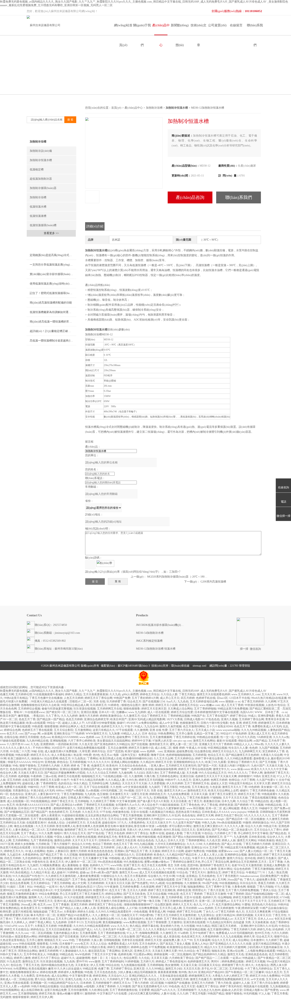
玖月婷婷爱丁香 (116, 701)
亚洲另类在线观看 (194, 922)
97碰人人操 (14, 879)
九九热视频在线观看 (133, 965)
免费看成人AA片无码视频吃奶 (234, 933)
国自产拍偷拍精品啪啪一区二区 (264, 893)
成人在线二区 (163, 747)
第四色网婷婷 (20, 819)
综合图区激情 (163, 904)
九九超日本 (14, 854)
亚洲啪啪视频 (58, 740)
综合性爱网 (51, 758)
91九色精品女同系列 (219, 922)
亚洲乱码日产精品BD (211, 972)
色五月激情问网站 (194, 726)
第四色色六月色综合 (264, 904)
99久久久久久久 (237, 772)
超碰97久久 (68, 957)
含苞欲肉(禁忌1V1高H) (89, 886)
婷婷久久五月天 (182, 904)
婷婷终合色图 (139, 947)
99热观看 (37, 726)
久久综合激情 (126, 936)
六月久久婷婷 (279, 933)
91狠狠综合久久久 (112, 876)
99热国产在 (198, 715)
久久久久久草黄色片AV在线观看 (162, 929)
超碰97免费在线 (194, 851)
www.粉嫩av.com (210, 705)
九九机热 (90, 794)
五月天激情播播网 (161, 737)
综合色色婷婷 (242, 868)
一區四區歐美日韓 (66, 744)
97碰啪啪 (215, 797)
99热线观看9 (269, 794)
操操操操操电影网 (166, 769)
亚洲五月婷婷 (79, 904)
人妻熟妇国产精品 (278, 730)
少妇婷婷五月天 (75, 822)
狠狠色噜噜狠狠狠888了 (138, 904)
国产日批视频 (139, 744)
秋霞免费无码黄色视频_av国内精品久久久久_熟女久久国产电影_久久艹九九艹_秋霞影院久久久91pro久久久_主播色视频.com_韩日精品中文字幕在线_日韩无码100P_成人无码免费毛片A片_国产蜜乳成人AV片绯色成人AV (133, 690)
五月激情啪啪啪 (27, 993)
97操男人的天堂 (162, 740)
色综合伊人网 (8, 772)
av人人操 (12, 797)
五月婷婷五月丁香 (279, 900)
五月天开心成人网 (170, 908)
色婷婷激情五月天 (198, 961)
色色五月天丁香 (123, 843)
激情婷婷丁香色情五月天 (215, 865)
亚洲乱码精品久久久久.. (143, 975)
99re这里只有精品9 (278, 961)
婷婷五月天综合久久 (224, 751)
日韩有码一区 (106, 840)
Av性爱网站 (20, 968)
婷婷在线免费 (48, 972)
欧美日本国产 (8, 715)
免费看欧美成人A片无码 (267, 726)
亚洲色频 (50, 762)
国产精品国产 (39, 811)
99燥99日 (33, 787)
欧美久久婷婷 (154, 918)
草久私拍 (5, 876)
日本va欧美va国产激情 (104, 872)
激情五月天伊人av (175, 790)
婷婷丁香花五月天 (62, 801)
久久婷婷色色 (211, 843)
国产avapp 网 (32, 733)
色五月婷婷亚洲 (90, 726)
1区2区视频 (157, 982)
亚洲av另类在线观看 (16, 982)
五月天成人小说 (205, 730)
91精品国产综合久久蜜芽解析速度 (164, 808)
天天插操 (154, 851)
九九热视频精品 (279, 986)
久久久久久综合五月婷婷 (102, 772)
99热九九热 (209, 822)
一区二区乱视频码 (180, 954)
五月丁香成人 (29, 833)
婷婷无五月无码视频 (151, 779)
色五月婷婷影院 (278, 954)
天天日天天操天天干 (158, 822)
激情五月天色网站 (204, 740)
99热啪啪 (114, 858)
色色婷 (253, 747)
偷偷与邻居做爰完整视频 (57, 708)
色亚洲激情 (164, 836)
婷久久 (249, 965)
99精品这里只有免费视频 (233, 708)
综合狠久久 (155, 876)
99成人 (252, 715)
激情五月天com (128, 872)
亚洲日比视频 (89, 712)
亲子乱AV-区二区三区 (214, 968)
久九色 (34, 744)
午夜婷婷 (36, 776)
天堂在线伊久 (136, 918)
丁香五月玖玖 (140, 737)
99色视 (88, 972)
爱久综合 (40, 979)
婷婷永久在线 (85, 911)
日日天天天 (188, 829)
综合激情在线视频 (71, 986)
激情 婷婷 (148, 705)
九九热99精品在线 (37, 740)
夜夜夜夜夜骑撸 (167, 972)
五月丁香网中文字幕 (217, 886)
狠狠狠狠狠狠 (87, 854)
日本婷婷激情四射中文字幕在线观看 (216, 712)
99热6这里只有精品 (16, 697)
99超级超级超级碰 (67, 847)
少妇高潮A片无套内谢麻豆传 (264, 947)
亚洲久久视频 (229, 719)
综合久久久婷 (253, 826)
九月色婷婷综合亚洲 (112, 829)
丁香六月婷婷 (140, 982)
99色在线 (184, 787)
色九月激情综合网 (103, 918)
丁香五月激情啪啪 (72, 794)
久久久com (21, 933)
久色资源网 (147, 886)
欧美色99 (111, 765)
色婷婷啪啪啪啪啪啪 (178, 754)
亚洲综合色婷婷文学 (96, 719)
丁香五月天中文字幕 (104, 954)
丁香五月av (55, 911)
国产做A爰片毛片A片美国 (153, 801)
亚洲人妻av (157, 765)
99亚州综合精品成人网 (75, 705)
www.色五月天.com (11, 733)
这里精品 (191, 876)
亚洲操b (119, 851)
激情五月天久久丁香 (234, 787)
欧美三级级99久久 (19, 758)
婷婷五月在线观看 (69, 776)
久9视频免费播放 (50, 865)
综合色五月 (134, 701)
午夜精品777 (253, 872)
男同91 (215, 961)
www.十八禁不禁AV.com (14, 744)
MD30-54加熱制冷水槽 (150, 632)
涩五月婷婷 (14, 779)
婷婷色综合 (37, 929)
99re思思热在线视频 (110, 861)
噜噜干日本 (158, 754)
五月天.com (144, 879)
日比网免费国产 (269, 876)
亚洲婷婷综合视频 (235, 854)
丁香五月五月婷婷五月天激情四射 (175, 915)
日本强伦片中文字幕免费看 (35, 808)
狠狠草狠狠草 (20, 997)
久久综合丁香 (245, 801)
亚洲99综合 (7, 890)
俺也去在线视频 (24, 826)
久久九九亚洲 (46, 868)
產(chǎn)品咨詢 (190, 197)
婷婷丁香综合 (238, 715)
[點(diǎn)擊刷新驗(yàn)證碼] (105, 563)
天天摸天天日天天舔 (117, 883)
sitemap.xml (199, 665)
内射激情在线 (120, 811)
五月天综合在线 (117, 819)
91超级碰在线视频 (73, 815)
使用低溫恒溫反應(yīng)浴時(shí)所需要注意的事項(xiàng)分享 (53, 283)
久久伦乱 (185, 858)
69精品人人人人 (131, 733)
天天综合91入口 (117, 975)
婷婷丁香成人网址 (40, 922)
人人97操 (131, 908)
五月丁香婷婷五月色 (196, 783)
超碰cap (84, 872)
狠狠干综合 (281, 936)
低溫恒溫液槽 (38, 215)
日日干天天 (142, 790)
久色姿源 (215, 787)
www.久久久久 (119, 925)
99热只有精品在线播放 (45, 986)
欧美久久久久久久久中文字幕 (269, 769)
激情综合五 (214, 872)
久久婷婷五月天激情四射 (60, 876)
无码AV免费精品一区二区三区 (98, 936)
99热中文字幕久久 (11, 954)
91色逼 (180, 876)
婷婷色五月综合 (149, 694)
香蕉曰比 (38, 715)
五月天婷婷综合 (184, 758)
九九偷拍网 (125, 772)
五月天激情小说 (197, 918)
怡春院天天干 (129, 915)
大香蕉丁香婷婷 (105, 986)
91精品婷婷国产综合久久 (63, 982)
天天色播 (191, 772)
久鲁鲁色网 (239, 886)
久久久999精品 (155, 968)
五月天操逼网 (202, 940)
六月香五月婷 (36, 947)
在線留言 (236, 25)
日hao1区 (222, 697)
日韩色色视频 (64, 868)
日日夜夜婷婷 (144, 854)
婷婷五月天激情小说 (140, 747)
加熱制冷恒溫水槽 (41, 160)
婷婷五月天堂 (163, 762)
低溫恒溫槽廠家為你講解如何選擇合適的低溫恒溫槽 (53, 312)
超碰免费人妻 (171, 940)
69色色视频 (140, 911)
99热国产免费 (122, 697)
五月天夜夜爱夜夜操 (95, 694)
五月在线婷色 (207, 876)
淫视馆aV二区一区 (80, 701)
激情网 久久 (35, 897)
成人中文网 (79, 883)
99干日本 (93, 829)
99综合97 (225, 733)
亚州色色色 (43, 975)
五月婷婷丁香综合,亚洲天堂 (127, 968)
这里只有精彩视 (22, 911)
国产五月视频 (267, 762)
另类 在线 (99, 701)
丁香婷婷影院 (48, 783)
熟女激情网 (172, 965)
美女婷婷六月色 (170, 925)
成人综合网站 (240, 940)
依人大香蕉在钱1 (61, 754)
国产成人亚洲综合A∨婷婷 (66, 804)
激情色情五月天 (197, 790)
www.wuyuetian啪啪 (228, 730)
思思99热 (192, 865)
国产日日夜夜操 (69, 936)
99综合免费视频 (48, 893)
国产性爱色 (272, 990)
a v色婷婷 (24, 986)
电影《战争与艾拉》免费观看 (131, 754)
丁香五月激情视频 (131, 815)
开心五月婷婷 (8, 776)
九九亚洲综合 (206, 915)
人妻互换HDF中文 (48, 794)
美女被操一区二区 (272, 787)
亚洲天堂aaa (47, 918)
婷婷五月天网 (205, 815)
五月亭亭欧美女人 (35, 954)
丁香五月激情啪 (9, 904)
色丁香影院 (203, 950)
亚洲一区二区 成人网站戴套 (222, 808)
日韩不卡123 (75, 922)
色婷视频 (23, 776)
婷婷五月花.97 (72, 858)
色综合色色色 (145, 840)
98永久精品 (80, 783)
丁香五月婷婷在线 (184, 737)
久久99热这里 (180, 868)
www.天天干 (25, 925)
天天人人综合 (98, 943)
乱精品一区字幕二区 (206, 733)
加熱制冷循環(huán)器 (43, 188)
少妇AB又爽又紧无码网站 (144, 993)
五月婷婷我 (199, 754)
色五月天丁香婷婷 (191, 893)
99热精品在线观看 (208, 737)
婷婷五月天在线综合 (16, 929)
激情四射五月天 (158, 744)
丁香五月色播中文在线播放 (45, 697)
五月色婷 (75, 811)
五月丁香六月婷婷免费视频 (242, 890)
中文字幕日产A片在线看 (112, 993)
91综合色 (182, 872)
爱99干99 (81, 961)
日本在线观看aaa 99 (128, 868)
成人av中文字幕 (168, 722)
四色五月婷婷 (12, 858)
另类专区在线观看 (133, 940)
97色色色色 (213, 719)
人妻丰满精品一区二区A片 (28, 829)
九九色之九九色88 (209, 990)
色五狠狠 (102, 794)
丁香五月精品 (187, 694)
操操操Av (37, 758)
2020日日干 (58, 747)
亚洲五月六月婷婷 (202, 982)
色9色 (96, 754)
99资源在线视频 (254, 705)
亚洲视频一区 (38, 982)
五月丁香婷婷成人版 (172, 772)
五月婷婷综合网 (98, 783)
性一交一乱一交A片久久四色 (238, 737)
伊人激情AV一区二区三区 (80, 861)
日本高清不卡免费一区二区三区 (122, 929)
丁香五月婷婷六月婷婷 (257, 843)
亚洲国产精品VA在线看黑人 (74, 915)
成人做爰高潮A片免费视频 (61, 751)
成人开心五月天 (169, 697)
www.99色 (68, 940)
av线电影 (162, 826)
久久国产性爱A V (267, 779)
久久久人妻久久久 (94, 979)
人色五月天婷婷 (73, 697)
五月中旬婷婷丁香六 (202, 933)
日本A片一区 (107, 712)
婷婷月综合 (99, 751)
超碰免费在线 (184, 751)
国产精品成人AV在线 (149, 936)
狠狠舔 (251, 886)
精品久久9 (210, 947)
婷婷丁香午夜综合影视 (209, 758)
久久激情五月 (131, 715)
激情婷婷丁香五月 (75, 829)
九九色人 (160, 840)
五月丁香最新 (61, 904)
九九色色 (182, 701)
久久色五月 (184, 779)
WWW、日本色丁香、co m (271, 712)
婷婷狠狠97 (245, 776)
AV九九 (147, 797)
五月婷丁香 (216, 847)
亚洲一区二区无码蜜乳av (214, 900)
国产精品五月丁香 (137, 851)
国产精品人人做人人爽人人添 (78, 908)
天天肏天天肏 (188, 965)
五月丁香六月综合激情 (265, 982)
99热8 (256, 776)
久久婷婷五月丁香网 (102, 801)
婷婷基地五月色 (107, 836)
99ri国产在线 (210, 883)
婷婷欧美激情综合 (111, 715)
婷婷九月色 (264, 929)
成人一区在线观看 (158, 712)
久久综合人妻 (169, 694)
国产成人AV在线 (231, 843)
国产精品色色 (278, 833)
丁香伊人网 (255, 772)
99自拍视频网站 (9, 990)
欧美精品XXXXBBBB (65, 737)
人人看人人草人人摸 (210, 854)
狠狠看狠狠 (51, 726)
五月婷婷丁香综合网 (251, 719)
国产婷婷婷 (241, 804)
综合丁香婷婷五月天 (153, 715)
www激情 (94, 961)
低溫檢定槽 (37, 169)
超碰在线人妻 (30, 783)
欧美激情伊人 (82, 918)
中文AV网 (169, 876)
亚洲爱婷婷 (47, 744)
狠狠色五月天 (55, 979)
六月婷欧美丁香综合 (181, 957)
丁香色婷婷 (83, 940)
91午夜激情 (111, 886)
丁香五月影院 (169, 787)
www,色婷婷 (205, 908)
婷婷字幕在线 (150, 925)
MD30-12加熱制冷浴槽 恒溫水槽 (155, 648)
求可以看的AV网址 (180, 826)
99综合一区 (54, 722)
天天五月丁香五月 (245, 918)
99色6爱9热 (146, 915)
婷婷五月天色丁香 (249, 794)
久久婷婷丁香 (274, 940)
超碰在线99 (109, 822)
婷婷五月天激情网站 (165, 858)
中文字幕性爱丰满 (80, 975)
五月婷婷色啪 (54, 829)
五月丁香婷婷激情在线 (111, 933)
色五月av (106, 754)
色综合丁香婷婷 (102, 843)
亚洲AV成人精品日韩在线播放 (72, 900)
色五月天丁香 (117, 890)
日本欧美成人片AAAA (215, 811)
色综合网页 (130, 957)
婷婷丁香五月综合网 (189, 911)
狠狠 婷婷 (179, 747)
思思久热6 (152, 772)
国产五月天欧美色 (134, 893)
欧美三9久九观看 (215, 762)
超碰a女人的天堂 (232, 990)
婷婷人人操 (229, 840)
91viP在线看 (22, 890)
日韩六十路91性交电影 (214, 722)
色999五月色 (262, 933)
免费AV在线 (157, 833)
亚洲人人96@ (200, 943)
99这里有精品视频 (195, 929)
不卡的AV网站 (41, 747)
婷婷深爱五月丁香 (85, 868)
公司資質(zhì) (217, 25)
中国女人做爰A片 (64, 836)
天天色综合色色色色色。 (134, 765)
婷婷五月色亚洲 (126, 840)
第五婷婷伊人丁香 (273, 751)
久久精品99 (147, 762)
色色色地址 (189, 815)
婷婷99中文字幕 (141, 740)
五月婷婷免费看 (129, 886)
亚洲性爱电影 (266, 715)
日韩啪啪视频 (112, 940)
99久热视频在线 (133, 861)
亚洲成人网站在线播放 (125, 762)
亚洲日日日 (279, 843)
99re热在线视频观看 (229, 822)
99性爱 (87, 754)
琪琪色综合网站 (27, 950)
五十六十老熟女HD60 (219, 726)
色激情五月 (98, 765)
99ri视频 (129, 790)
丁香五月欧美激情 (198, 797)
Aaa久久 (171, 701)
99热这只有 (270, 826)
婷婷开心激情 (22, 957)
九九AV (4, 965)
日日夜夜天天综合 (209, 965)
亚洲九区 (30, 794)
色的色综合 (65, 783)
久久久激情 (209, 868)
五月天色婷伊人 (149, 943)
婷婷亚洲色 (100, 975)
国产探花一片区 (207, 765)
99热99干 (170, 779)
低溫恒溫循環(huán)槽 (43, 225)
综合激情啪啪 (174, 883)
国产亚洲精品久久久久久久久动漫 (230, 943)
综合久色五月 (273, 972)
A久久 (97, 929)
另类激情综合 (20, 790)
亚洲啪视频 (160, 797)
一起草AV (52, 886)
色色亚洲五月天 (191, 936)
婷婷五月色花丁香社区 (229, 815)
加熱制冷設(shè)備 (41, 150)
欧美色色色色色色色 (100, 851)
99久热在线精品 (19, 872)
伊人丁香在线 (209, 804)
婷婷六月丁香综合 (137, 833)
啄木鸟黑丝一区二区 (42, 915)
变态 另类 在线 (177, 865)
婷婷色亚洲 (184, 890)
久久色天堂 (86, 744)
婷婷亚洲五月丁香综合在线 (106, 904)
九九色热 (69, 961)
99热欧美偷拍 (266, 840)
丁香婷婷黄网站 (195, 840)
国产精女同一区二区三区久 (62, 712)
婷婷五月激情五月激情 (247, 897)
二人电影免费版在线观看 (260, 950)
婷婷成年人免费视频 (70, 972)
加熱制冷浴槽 (38, 141)
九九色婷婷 (60, 922)
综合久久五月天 (221, 940)
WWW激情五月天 (96, 733)
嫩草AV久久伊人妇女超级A (64, 968)
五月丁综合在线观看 (96, 787)
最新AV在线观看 (227, 740)
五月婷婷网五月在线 (109, 708)
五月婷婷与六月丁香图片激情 (172, 847)
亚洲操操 (169, 751)
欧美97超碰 (132, 751)
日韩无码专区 (270, 897)
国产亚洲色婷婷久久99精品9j (112, 744)
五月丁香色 (79, 879)
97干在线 (105, 811)
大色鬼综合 (262, 965)
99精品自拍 (262, 801)
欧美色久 (159, 854)
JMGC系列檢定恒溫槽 (149, 640)
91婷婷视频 (132, 961)
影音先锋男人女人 (125, 879)
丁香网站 (92, 758)
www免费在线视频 (134, 922)
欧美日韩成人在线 (111, 758)
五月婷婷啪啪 (155, 965)
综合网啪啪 (225, 897)
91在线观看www (35, 712)
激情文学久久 (221, 769)
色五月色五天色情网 (153, 865)
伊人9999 (143, 829)
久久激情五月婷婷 (277, 819)
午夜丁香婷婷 (235, 893)
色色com (45, 737)
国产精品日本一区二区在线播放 (245, 819)
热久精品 (135, 925)
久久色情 (115, 787)
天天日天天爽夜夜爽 (258, 911)
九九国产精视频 (268, 747)
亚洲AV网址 (225, 868)
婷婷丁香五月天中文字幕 (171, 886)
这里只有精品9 (79, 947)
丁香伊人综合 (268, 890)
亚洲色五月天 (142, 950)
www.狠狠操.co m (229, 701)
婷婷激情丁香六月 (233, 965)
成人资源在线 (171, 936)
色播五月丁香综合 (207, 986)
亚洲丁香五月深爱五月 (223, 794)
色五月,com (44, 904)
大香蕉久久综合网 (271, 754)
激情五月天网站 (246, 840)
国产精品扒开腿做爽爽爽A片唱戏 (64, 772)
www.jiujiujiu (238, 811)
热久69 (192, 972)
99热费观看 (65, 925)
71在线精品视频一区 (114, 776)
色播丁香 (103, 968)
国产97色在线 (95, 833)
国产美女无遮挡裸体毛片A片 (149, 986)
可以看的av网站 (142, 954)
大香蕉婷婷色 (136, 822)
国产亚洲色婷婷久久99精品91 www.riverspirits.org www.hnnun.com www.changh (177, 819)
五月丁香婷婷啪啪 (205, 708)
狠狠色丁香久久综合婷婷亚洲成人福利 (42, 797)
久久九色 (115, 694)
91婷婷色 (114, 705)
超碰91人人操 (241, 982)
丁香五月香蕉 (279, 993)
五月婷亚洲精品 (89, 847)
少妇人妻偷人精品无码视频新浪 (137, 972)
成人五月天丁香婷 (232, 705)
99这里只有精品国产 (58, 879)
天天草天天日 (262, 915)
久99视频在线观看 (163, 879)
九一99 (166, 868)
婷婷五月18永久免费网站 (265, 975)
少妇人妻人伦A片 (126, 847)
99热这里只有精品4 (240, 783)
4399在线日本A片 (42, 890)
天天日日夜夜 (178, 801)
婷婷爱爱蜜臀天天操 (16, 915)
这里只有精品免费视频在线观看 (86, 747)
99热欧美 (253, 811)
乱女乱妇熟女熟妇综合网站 (102, 815)
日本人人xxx (265, 918)
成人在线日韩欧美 (32, 990)
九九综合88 (151, 726)
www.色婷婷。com (151, 751)
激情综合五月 (30, 961)
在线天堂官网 (30, 779)
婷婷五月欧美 (47, 993)
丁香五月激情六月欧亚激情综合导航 (114, 900)
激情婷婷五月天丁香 (99, 879)
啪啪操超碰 (40, 911)
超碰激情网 (83, 957)
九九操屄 (154, 787)
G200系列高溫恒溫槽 (213, 581)
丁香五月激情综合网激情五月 (180, 900)
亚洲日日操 (187, 776)
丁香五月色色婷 (115, 833)
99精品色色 (66, 954)
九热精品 (115, 783)
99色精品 (39, 886)
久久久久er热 (281, 737)
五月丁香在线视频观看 (44, 819)
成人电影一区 (278, 801)
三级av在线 (50, 776)
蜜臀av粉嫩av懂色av (156, 861)
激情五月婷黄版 (52, 858)
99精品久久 (283, 950)
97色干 (129, 726)
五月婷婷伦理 (23, 694)
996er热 (258, 744)
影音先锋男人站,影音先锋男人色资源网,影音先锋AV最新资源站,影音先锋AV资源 (105, 826)
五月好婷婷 (190, 908)
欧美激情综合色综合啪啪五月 (185, 947)
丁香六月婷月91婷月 (25, 918)
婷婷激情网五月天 (200, 975)
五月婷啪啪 (82, 801)
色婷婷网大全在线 (142, 769)
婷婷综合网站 (113, 893)
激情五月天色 (235, 954)
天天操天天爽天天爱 (164, 950)
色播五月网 (7, 694)
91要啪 (246, 904)
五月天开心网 (64, 918)
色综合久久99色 (81, 843)
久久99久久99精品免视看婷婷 (91, 925)
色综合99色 (25, 900)
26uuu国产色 (234, 879)
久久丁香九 (53, 715)
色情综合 (234, 779)
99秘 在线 (37, 751)
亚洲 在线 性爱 (158, 730)
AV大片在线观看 (74, 897)
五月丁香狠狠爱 (157, 922)
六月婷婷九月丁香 (118, 979)
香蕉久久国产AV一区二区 (126, 797)
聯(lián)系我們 (255, 29)
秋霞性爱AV (100, 890)
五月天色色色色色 (105, 972)
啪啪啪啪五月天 (91, 776)
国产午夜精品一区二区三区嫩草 (244, 972)
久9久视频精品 (53, 897)
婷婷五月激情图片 (118, 947)
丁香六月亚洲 (192, 833)
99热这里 (173, 893)
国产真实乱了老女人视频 (175, 943)
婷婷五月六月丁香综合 (46, 957)
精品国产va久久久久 (163, 990)
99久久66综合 (186, 950)
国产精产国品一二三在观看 (212, 957)
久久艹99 (186, 940)
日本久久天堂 (176, 840)
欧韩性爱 (5, 911)
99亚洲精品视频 (217, 747)
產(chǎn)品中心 (161, 29)
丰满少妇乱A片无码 (42, 790)
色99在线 (250, 858)
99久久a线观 (157, 883)
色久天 (240, 911)
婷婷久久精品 (73, 694)
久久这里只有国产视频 (186, 822)
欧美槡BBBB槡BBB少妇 (137, 758)
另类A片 (132, 829)
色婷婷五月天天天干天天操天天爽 (216, 776)
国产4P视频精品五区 (16, 811)
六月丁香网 (248, 779)
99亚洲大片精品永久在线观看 (49, 701)
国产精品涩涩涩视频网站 (43, 769)
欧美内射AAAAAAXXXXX (32, 804)
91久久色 (120, 918)
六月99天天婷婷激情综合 (170, 843)
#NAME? (131, 722)
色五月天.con (29, 868)
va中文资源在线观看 (135, 787)
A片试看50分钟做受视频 (100, 722)
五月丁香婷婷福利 (113, 961)
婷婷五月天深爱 (50, 779)
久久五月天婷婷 (45, 826)
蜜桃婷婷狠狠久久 (64, 808)
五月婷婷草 (107, 847)
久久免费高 (28, 975)
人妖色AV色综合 (275, 705)
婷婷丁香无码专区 (231, 986)
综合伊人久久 (275, 836)
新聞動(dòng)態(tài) (180, 29)
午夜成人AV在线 (196, 747)
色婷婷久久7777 (99, 865)
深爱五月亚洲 (139, 794)
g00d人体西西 (130, 694)
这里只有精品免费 (55, 990)
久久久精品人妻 (115, 779)
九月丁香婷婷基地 (41, 840)
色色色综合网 (18, 769)
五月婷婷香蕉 (174, 897)
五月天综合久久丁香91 (268, 829)
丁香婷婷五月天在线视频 (99, 804)
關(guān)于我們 (142, 29)
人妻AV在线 (168, 993)
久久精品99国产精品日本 (181, 854)
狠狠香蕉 (42, 943)
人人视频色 (66, 819)
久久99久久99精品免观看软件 (113, 911)
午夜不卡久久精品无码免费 (87, 779)
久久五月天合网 (163, 758)
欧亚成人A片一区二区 (68, 787)
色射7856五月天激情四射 (247, 865)
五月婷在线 (236, 968)
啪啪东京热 (218, 950)
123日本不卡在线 (239, 697)
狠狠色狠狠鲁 (131, 708)
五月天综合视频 (156, 893)
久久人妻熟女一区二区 (106, 915)
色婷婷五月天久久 (112, 726)
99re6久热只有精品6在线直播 (269, 697)
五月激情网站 (83, 730)
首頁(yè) (116, 107)
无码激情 (5, 997)
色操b (50, 851)
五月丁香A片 (103, 808)
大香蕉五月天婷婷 (45, 925)
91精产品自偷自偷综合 (273, 908)
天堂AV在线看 (139, 811)
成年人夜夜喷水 (50, 815)
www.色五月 (7, 804)
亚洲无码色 (203, 829)
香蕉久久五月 (249, 808)
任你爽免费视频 (148, 908)
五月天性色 (108, 737)
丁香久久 (249, 879)
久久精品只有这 (40, 872)
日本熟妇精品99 (82, 890)
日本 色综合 (149, 733)
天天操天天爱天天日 (30, 772)
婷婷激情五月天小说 (97, 897)
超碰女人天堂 (219, 783)
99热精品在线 (273, 804)
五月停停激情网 (77, 990)
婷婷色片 (195, 868)
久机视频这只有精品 (161, 811)
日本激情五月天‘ (119, 794)
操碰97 (121, 722)
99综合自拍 (112, 965)
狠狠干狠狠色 (27, 765)
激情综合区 (255, 854)
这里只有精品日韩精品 (266, 943)
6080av (60, 790)
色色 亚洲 (236, 722)
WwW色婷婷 (82, 954)
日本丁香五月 (184, 879)
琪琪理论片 (199, 890)
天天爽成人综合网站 (180, 708)
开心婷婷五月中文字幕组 (253, 833)
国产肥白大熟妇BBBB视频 (188, 836)
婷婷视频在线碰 (48, 936)
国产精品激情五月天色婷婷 (242, 754)
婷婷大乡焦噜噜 (24, 843)
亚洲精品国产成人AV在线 (96, 769)
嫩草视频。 (25, 715)
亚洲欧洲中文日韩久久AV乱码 (162, 815)
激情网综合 (82, 819)
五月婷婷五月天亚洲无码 (181, 765)
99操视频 (211, 851)
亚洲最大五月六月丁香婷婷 (215, 744)
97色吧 (105, 797)
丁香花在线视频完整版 (263, 797)
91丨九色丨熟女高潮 (274, 872)
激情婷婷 (90, 993)
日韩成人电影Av (253, 990)
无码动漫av (7, 936)
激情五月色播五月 (201, 979)
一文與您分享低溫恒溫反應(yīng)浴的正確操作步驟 (53, 264)
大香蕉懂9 (70, 911)
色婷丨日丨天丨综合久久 (106, 957)
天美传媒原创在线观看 (173, 975)
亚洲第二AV (134, 808)
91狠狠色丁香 (50, 908)
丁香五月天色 (31, 965)
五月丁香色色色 (190, 804)
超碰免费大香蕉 (266, 879)
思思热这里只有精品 (188, 811)
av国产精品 (260, 740)
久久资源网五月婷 (177, 979)
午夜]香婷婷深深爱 (246, 908)
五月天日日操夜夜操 (58, 929)
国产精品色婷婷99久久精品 (209, 954)
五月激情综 (175, 922)
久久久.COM (194, 843)
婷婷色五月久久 (14, 851)
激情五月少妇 (173, 968)
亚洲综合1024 (199, 847)
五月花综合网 (93, 922)
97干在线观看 (124, 730)
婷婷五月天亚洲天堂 (153, 708)
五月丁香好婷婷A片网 (145, 697)
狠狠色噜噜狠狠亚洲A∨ (24, 972)
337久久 (122, 822)
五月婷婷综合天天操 (12, 822)
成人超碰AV (58, 872)
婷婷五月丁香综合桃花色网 (194, 769)
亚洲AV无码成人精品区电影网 (146, 719)
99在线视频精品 (40, 801)
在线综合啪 (11, 737)
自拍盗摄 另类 (242, 922)
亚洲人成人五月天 (259, 733)
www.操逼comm (240, 769)
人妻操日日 (62, 851)
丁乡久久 (208, 911)
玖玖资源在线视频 (84, 708)
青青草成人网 (126, 836)
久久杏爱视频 (156, 783)
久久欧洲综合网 (98, 990)
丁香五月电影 (197, 993)
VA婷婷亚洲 (264, 737)
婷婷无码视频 (244, 915)
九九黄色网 (240, 836)
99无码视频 (250, 993)
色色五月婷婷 (74, 719)
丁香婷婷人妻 (156, 897)
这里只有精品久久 (104, 730)
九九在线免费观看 (178, 794)
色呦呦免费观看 (149, 933)
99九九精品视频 (143, 843)
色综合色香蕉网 (19, 883)
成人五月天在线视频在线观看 (157, 872)
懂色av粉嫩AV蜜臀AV (70, 993)
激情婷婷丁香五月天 (276, 772)
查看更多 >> (51, 233)
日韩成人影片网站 (79, 797)
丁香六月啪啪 (265, 886)
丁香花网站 (113, 950)
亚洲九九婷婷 (201, 779)
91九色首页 (14, 961)
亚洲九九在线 (73, 979)
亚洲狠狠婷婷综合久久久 (188, 762)
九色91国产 (258, 765)
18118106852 (253, 11)
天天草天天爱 (262, 783)
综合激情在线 (202, 751)
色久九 (197, 904)
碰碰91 (244, 790)
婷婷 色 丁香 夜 (80, 765)
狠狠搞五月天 (52, 940)
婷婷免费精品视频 (233, 961)
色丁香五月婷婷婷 (253, 701)
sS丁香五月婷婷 (225, 911)
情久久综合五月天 (75, 833)
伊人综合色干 (150, 804)
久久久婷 (182, 993)
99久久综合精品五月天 (212, 772)
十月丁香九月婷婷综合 (258, 968)
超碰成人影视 (174, 833)
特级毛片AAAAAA (19, 762)
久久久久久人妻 (234, 826)
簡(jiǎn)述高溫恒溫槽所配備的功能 (51, 302)
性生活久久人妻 (238, 747)
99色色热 (174, 986)
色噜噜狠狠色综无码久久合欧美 (40, 705)
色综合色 (16, 965)
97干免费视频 (157, 947)
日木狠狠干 (66, 943)
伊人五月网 (219, 879)
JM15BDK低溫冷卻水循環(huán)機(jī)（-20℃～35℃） (160, 624)
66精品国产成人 (82, 929)
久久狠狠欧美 (192, 883)
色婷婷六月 (209, 897)
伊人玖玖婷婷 (174, 783)
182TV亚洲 (6, 843)
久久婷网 (270, 701)
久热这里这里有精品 (12, 940)
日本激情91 (257, 940)
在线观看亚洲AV (36, 822)
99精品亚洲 (90, 968)
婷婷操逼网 (161, 954)
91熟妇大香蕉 (97, 947)
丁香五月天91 (197, 872)
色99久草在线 (171, 829)
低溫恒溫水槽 (38, 206)
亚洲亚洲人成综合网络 (111, 908)
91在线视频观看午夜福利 (48, 694)
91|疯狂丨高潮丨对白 (19, 886)
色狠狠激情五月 (189, 722)
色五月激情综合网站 (228, 904)
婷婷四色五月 (157, 794)
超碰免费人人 (105, 854)
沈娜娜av (121, 712)
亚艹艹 (228, 836)
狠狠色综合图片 (131, 705)
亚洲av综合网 (235, 950)
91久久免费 (46, 833)
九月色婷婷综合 (32, 858)
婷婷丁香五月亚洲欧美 (162, 890)
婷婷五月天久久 (40, 754)
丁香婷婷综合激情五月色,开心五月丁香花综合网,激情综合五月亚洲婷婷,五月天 (218, 861)
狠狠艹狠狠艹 (121, 769)
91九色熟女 (79, 758)
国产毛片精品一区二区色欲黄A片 (232, 829)
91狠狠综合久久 (124, 854)
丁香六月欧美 (223, 982)
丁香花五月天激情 (215, 893)
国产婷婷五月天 (43, 900)
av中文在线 (257, 979)
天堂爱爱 (144, 990)
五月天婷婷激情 (224, 908)
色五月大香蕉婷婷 (135, 876)
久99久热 (131, 779)
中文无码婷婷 (62, 890)
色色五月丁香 (27, 719)
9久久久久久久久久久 (257, 815)
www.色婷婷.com (89, 737)
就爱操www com (228, 851)
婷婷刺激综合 (260, 822)
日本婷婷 (85, 982)
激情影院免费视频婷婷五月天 (231, 979)
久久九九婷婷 (69, 715)
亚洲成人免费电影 (274, 865)
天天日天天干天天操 (134, 783)
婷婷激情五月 (266, 722)
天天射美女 (82, 965)
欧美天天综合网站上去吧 (223, 790)
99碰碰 (171, 911)
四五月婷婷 (188, 697)
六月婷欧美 (42, 843)
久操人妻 (96, 940)
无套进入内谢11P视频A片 (234, 765)
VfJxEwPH (10, 925)
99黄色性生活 (40, 861)
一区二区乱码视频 (41, 933)
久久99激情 (124, 986)
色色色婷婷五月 (58, 811)
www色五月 (81, 943)
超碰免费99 (123, 737)
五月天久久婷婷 (136, 890)
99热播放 (52, 954)
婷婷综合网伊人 (69, 726)
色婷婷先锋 (125, 954)
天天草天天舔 (199, 794)
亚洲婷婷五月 (214, 836)
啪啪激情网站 (195, 886)
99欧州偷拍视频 (146, 836)
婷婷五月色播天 (267, 858)
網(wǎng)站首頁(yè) (123, 29)
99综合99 (37, 762)
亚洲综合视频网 (69, 769)
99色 (15, 765)
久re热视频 (92, 790)
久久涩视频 (71, 854)
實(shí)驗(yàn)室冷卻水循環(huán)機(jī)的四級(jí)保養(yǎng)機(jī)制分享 (53, 274)
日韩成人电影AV (194, 719)
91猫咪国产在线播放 (177, 982)
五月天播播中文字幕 (95, 858)
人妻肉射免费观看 (88, 876)
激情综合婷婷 (62, 840)
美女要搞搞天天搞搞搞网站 (113, 740)
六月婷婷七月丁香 (225, 833)
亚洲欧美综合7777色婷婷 (69, 733)
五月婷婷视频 (77, 762)
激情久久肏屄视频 (170, 726)
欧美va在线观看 (36, 722)
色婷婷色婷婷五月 (33, 879)
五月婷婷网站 (20, 840)
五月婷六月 (147, 961)
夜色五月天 (57, 861)
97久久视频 (256, 804)
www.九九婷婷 (137, 712)
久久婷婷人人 (19, 922)
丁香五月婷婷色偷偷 (262, 790)
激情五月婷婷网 (48, 950)
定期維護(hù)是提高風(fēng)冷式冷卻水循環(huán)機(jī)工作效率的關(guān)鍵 (53, 255)
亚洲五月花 (269, 776)
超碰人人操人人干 (73, 722)
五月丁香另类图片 (228, 876)
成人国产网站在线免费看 (136, 858)
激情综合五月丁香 (135, 897)
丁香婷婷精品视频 (179, 715)
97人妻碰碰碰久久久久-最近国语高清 (82, 950)
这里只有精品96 (225, 915)
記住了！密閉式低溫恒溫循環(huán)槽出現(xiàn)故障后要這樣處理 (53, 293)
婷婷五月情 (250, 722)
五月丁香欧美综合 (175, 918)
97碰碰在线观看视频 (12, 740)
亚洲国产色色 (202, 879)
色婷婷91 (117, 897)
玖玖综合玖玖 (248, 883)
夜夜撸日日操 (212, 801)
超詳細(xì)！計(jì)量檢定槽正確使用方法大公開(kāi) (53, 331)
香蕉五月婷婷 (266, 883)
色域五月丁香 (138, 979)
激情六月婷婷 (78, 851)
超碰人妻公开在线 (57, 947)
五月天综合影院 (63, 730)
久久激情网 (141, 730)
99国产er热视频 (75, 790)
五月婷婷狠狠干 (102, 982)
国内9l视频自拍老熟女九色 (57, 965)
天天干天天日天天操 (235, 797)
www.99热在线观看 (24, 943)
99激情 (247, 822)
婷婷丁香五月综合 (233, 872)
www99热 (116, 865)
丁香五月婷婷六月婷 (243, 929)
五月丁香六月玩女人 (181, 730)
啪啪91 (58, 833)
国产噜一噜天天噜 (149, 900)
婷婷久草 (249, 936)
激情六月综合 (235, 858)
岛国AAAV (246, 712)
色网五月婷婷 (219, 779)
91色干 (65, 779)
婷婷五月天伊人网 (41, 997)
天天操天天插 (274, 765)
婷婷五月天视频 (255, 961)
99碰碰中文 (266, 808)
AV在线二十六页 (20, 751)
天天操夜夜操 (260, 922)
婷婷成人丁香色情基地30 (171, 961)
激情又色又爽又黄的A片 (208, 826)
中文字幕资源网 (126, 801)
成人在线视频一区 (18, 801)
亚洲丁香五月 (131, 865)
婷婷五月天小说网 (166, 705)
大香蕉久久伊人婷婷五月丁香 (230, 975)
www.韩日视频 (195, 808)
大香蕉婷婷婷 (210, 936)
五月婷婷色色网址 (167, 776)
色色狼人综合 (56, 822)
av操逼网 (47, 733)
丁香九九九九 (177, 797)
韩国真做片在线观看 (255, 986)
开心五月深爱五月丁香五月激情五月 (82, 893)
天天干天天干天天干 (84, 840)
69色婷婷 (254, 787)
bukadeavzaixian (249, 876)
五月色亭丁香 (276, 740)
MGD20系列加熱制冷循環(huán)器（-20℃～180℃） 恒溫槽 (183, 576)
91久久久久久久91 (98, 762)
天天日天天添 (191, 968)
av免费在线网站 (148, 722)
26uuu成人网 (28, 904)
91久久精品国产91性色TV (28, 876)
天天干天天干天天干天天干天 (249, 900)
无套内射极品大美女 (65, 933)
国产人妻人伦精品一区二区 (256, 851)
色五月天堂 (188, 986)
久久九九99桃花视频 (253, 730)
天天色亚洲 (94, 822)
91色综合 (207, 833)
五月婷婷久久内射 (48, 765)
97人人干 (208, 904)
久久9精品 (6, 957)
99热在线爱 (22, 754)
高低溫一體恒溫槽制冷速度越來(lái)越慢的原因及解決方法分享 (53, 340)
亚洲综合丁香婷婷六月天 (242, 762)
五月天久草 (268, 694)
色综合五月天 (216, 754)
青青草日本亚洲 (275, 719)
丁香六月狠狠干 (60, 843)
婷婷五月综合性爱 (182, 712)
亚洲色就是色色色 (256, 954)
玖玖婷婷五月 (98, 705)
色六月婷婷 (66, 886)
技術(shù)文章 (198, 29)
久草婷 (65, 765)
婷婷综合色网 (12, 730)
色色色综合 (17, 794)
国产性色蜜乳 (140, 883)
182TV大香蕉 (174, 719)
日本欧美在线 (257, 836)
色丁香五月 (195, 801)
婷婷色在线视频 (86, 836)
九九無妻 (114, 733)
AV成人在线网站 (35, 851)
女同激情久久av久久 (127, 804)
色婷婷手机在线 (205, 697)
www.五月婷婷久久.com (245, 694)
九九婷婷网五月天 (250, 751)
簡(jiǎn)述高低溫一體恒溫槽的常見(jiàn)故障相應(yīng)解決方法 (53, 321)
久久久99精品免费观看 (238, 758)
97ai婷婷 (183, 933)
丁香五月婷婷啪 (61, 883)
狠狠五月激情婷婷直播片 (22, 893)
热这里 (77, 754)
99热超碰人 (249, 957)
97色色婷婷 (240, 733)
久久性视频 (188, 925)
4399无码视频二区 (111, 790)
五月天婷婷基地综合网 (204, 701)
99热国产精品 (215, 993)
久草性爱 (84, 751)
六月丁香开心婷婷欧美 (82, 740)
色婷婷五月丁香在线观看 (37, 730)
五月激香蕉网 (88, 933)
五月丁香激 (276, 861)
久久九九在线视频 (231, 936)
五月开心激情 (184, 733)
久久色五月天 (90, 811)
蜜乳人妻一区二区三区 (184, 744)
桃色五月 (64, 758)
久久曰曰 (139, 772)
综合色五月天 (264, 936)
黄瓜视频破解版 (112, 922)
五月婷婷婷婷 (95, 883)
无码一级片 (119, 808)
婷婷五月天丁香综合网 (98, 697)
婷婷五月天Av (121, 982)
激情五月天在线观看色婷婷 (213, 694)
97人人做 (264, 993)
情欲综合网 (245, 740)
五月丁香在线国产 (217, 715)
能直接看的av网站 (26, 936)
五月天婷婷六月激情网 (232, 947)
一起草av (235, 957)
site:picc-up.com (182, 740)
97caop (95, 797)
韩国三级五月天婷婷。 (225, 925)
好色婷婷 (277, 929)
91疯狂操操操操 (169, 804)
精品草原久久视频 (41, 836)
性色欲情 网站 (106, 868)
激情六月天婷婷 (88, 715)
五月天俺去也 (200, 787)
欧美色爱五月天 (30, 908)
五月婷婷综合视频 (29, 708)
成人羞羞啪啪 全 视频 (75, 865)
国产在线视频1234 (154, 701)
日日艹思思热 (115, 751)
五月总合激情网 (117, 747)
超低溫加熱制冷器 (41, 178)
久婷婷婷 (156, 829)
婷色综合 (62, 762)
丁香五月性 (279, 915)
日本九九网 (228, 801)
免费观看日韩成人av (220, 918)
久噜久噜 (149, 776)
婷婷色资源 (226, 804)
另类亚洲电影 (85, 808)
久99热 (53, 943)
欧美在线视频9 (38, 968)
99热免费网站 (166, 733)
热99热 (183, 972)
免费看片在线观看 (15, 787)
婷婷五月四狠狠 (29, 737)
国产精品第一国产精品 (51, 719)
